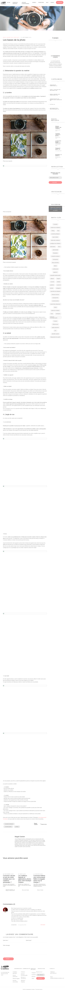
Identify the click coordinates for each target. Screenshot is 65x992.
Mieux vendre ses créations (11, 37)
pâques (52, 278)
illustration (55, 253)
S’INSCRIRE (54, 182)
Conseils (34, 2)
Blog (47, 2)
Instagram (34, 972)
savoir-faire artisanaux (55, 304)
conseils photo (8, 826)
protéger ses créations (55, 243)
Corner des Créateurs (15, 3)
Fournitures (41, 2)
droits (55, 307)
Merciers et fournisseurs (23, 978)
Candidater (59, 2)
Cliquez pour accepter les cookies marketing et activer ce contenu (55, 209)
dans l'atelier (55, 237)
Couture (55, 321)
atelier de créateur (55, 310)
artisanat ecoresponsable (53, 317)
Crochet (52, 281)
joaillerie (52, 285)
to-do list (59, 285)
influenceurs (55, 324)
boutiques (58, 313)
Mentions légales (16, 978)
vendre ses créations (55, 227)
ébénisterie (52, 246)
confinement (55, 269)
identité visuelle (55, 333)
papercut (55, 272)
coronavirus (55, 259)
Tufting (52, 230)
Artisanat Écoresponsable (25, 3)
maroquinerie (55, 297)
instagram (58, 288)
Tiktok (33, 978)
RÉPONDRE (43, 924)
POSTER (7, 958)
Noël (58, 230)
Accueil (8, 2)
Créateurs (23, 971)
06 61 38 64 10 (53, 973)
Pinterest (33, 976)
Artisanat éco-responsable (54, 109)
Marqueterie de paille (55, 337)
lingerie (58, 278)
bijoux (55, 265)
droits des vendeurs (55, 240)
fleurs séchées (55, 262)
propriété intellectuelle (55, 275)
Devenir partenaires (15, 976)
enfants (58, 281)
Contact (52, 2)
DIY (55, 330)
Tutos (51, 104)
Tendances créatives (53, 85)
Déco (59, 246)
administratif (55, 249)
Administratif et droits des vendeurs (56, 99)
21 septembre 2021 (22, 924)
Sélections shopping (23, 981)
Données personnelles (15, 981)
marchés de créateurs (55, 291)
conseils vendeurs (9, 824)
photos (16, 826)
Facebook (34, 974)
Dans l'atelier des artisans (55, 90)
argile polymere (55, 327)
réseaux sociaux (55, 294)
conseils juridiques (55, 233)
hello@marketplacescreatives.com (57, 978)
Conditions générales (15, 972)
